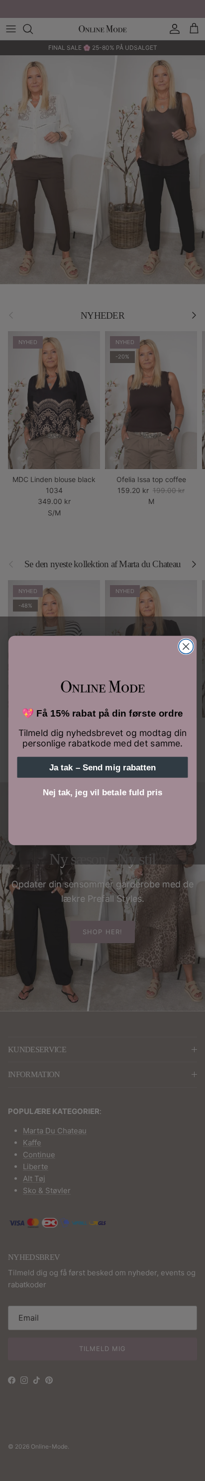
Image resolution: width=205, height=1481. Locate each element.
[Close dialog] (186, 646)
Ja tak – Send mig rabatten (102, 767)
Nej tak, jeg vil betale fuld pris (102, 792)
